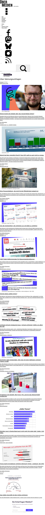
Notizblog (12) (3, 235)
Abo (2, 16)
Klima (3, 23)
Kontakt (3, 19)
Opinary (1, 473)
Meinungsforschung (4, 303)
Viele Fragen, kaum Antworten (6, 442)
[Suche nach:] (8, 71)
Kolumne (2, 199)
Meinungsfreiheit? (3, 406)
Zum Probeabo (7, 76)
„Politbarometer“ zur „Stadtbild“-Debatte (8, 124)
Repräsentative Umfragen (5, 269)
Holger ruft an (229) (4, 83)
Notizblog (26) (3, 201)
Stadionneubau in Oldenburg (6, 335)
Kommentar (2, 302)
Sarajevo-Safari (5, 26)
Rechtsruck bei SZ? (4, 166)
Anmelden (8, 73)
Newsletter (4, 20)
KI (2, 25)
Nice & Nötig (4, 27)
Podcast (3, 21)
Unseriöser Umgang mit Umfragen (7, 371)
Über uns (4, 17)
